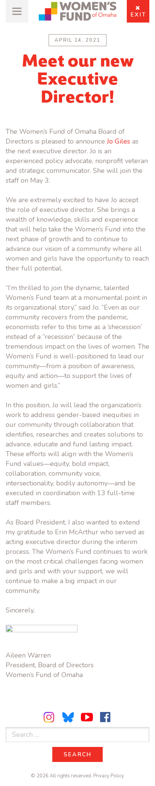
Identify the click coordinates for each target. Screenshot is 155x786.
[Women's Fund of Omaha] (77, 11)
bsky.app (68, 717)
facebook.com (105, 717)
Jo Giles (118, 141)
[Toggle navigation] (17, 11)
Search (83, 754)
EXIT (138, 14)
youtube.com (87, 717)
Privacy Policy (108, 775)
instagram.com (50, 717)
